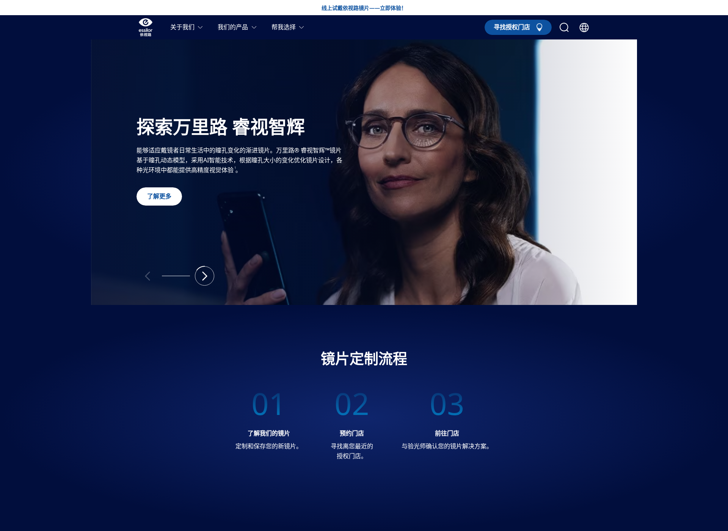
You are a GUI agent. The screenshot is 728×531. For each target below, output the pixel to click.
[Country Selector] (584, 27)
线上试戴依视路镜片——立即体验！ (364, 8)
